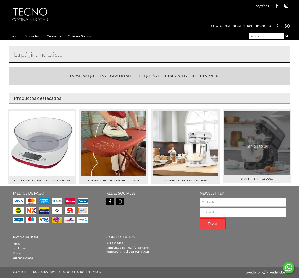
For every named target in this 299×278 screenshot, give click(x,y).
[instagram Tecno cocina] (120, 201)
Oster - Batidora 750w (257, 179)
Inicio (13, 36)
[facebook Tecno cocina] (110, 201)
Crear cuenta (220, 25)
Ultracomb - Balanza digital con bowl (42, 180)
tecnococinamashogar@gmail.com (128, 251)
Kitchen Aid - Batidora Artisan (185, 180)
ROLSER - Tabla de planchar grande (113, 180)
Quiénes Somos (79, 36)
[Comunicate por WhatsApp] (288, 267)
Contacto (54, 36)
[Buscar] (287, 36)
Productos (32, 36)
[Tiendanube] (265, 273)
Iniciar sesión (242, 25)
